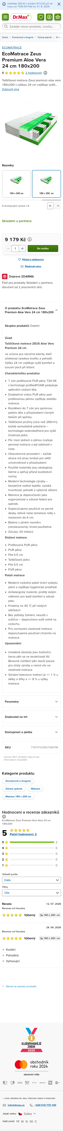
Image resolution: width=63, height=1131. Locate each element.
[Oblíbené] (40, 16)
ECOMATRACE (12, 47)
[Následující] (58, 205)
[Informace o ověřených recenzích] (45, 73)
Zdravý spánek (14, 788)
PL (27, 1121)
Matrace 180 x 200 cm (18, 796)
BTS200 (40, 3)
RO (31, 1121)
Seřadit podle (10, 874)
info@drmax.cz (16, 1105)
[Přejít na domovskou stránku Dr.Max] (21, 16)
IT (36, 1121)
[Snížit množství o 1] (8, 248)
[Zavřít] (59, 4)
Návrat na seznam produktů (21, 986)
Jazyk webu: (9, 1113)
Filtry (5, 886)
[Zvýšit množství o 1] (22, 248)
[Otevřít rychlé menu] (5, 16)
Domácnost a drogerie (18, 780)
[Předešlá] (50, 205)
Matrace (35, 788)
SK (22, 1121)
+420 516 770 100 (45, 1105)
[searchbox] (31, 26)
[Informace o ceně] (29, 239)
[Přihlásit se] (49, 16)
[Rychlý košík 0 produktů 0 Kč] (57, 16)
